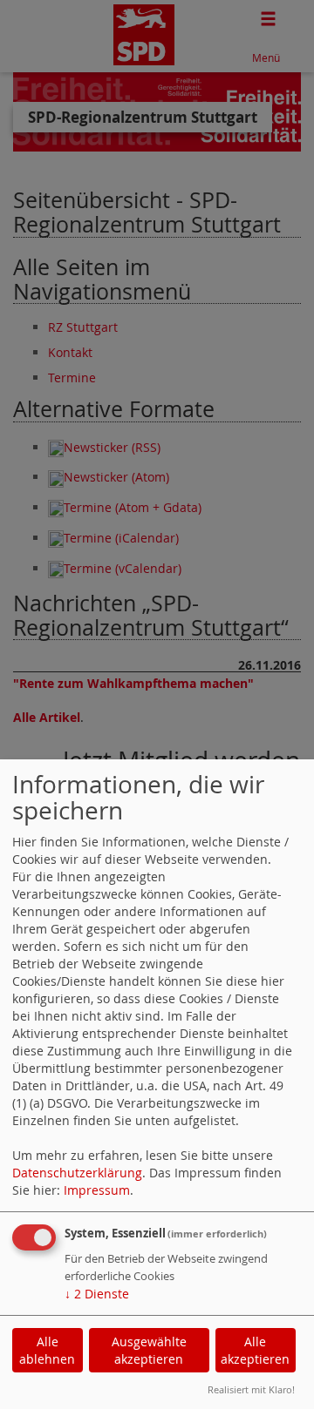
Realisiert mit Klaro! (251, 1389)
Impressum (97, 1190)
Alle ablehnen (47, 1350)
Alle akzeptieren (255, 1350)
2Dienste (97, 1293)
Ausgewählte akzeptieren (149, 1350)
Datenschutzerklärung (77, 1172)
